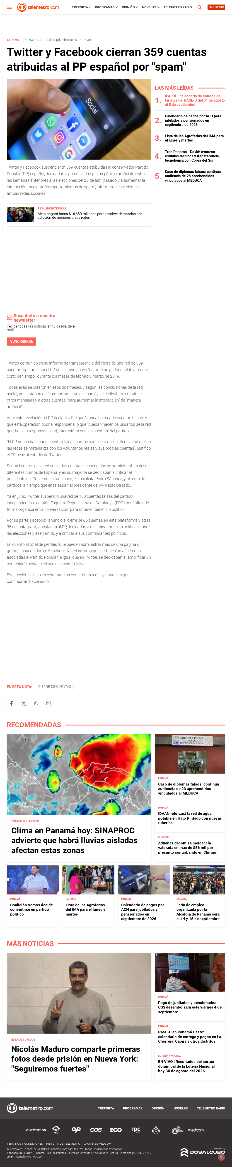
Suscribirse (21, 341)
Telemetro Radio (178, 7)
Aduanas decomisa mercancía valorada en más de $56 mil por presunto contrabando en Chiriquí (188, 848)
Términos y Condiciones (25, 1143)
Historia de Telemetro (63, 1143)
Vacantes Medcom (97, 1143)
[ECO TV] (116, 1133)
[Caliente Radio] (156, 1133)
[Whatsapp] (36, 703)
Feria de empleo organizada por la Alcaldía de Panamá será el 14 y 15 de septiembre (198, 912)
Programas (105, 7)
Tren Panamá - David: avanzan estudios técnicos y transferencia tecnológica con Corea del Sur (192, 156)
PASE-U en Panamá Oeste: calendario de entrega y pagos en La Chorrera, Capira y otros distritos (189, 1037)
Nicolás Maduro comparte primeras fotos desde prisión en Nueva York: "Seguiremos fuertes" (75, 1058)
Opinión (128, 7)
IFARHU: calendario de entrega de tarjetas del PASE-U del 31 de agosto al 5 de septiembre (195, 100)
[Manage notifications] (221, 1157)
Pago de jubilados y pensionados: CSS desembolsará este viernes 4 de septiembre (190, 1007)
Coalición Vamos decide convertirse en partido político (31, 909)
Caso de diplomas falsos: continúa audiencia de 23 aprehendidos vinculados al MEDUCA (193, 176)
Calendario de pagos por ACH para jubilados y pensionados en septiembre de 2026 (193, 120)
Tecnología (32, 40)
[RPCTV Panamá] (56, 1133)
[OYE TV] (76, 1133)
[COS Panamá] (96, 1133)
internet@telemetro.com (29, 1156)
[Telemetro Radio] (176, 1133)
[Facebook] (11, 703)
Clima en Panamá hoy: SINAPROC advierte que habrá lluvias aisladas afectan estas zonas (74, 840)
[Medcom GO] (36, 1133)
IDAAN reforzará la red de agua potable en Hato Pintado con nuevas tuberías (190, 818)
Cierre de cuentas (54, 687)
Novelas (149, 7)
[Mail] (48, 703)
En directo (216, 7)
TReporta (80, 7)
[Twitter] (24, 703)
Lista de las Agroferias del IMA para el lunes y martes (85, 909)
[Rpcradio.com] (136, 1133)
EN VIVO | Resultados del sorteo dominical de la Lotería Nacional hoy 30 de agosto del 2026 (186, 1066)
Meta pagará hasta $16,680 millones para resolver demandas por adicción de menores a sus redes (90, 216)
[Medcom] (196, 1133)
